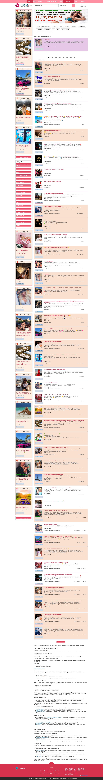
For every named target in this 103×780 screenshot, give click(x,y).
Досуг (52, 1)
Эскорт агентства (20, 178)
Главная (36, 59)
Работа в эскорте (39, 669)
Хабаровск (55, 773)
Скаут (17, 209)
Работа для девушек (40, 709)
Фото (84, 769)
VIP (44, 1)
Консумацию (38, 753)
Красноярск (74, 26)
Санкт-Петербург (47, 770)
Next (89, 46)
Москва (41, 770)
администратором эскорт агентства (55, 717)
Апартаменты (63, 5)
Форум (75, 768)
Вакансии (29, 1)
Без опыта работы (21, 192)
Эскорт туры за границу (69, 774)
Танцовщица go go (21, 219)
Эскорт (48, 1)
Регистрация (82, 1)
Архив (75, 769)
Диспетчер (19, 195)
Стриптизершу (39, 752)
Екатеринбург (55, 26)
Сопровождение (20, 212)
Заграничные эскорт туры (41, 739)
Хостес (18, 225)
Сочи (53, 29)
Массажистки (67, 771)
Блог (56, 1)
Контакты (71, 769)
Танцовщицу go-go (40, 750)
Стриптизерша (20, 215)
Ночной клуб (19, 205)
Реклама (60, 1)
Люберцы (40, 59)
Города (34, 1)
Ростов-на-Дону (47, 29)
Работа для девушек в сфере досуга (43, 722)
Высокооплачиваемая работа (21, 164)
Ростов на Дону (49, 773)
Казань (61, 26)
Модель (18, 202)
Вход (76, 1)
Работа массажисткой (46, 26)
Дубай (58, 29)
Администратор (20, 182)
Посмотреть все (24, 157)
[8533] (61, 16)
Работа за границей (65, 29)
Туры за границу (20, 222)
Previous (33, 46)
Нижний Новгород (82, 26)
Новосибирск (39, 29)
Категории (40, 1)
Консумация (19, 199)
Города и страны (81, 768)
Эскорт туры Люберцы (40, 676)
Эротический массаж (21, 175)
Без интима (19, 189)
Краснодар (67, 26)
